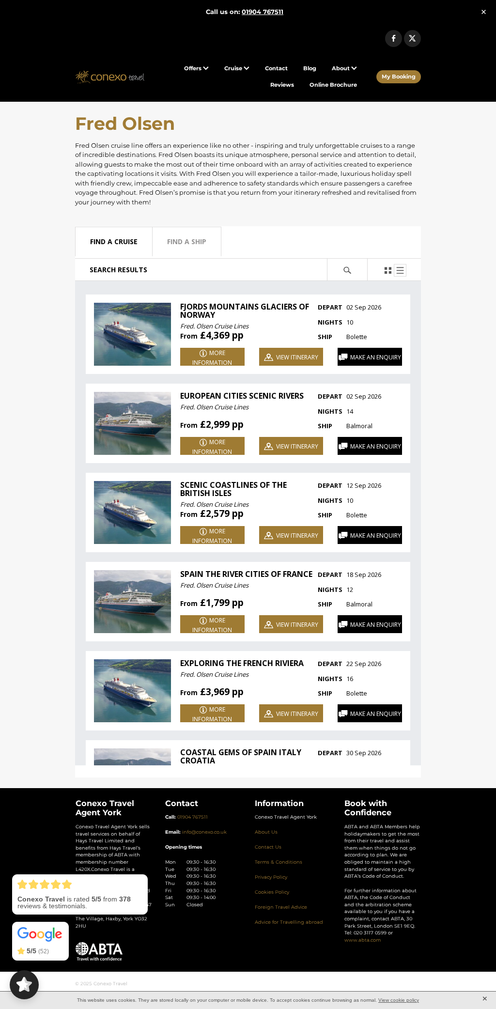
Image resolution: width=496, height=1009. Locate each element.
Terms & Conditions (278, 862)
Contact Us (268, 847)
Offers (193, 68)
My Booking (399, 76)
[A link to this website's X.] (412, 38)
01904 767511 (192, 817)
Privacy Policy (271, 877)
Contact (276, 68)
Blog (309, 68)
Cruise (234, 68)
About (341, 68)
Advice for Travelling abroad (289, 922)
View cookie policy (398, 1000)
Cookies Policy (272, 892)
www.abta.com (362, 940)
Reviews (282, 85)
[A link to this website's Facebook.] (393, 38)
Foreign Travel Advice (281, 907)
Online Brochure (333, 85)
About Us (266, 832)
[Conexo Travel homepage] (109, 77)
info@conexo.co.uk (204, 832)
